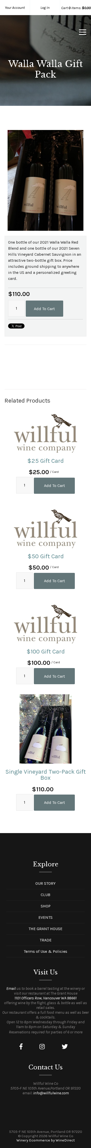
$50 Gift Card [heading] (46, 556)
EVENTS (45, 917)
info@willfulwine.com (51, 1093)
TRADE (46, 940)
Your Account (15, 7)
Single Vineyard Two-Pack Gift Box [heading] (45, 774)
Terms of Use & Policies (45, 951)
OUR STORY (45, 883)
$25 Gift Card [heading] (45, 460)
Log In (45, 7)
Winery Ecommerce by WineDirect (45, 1140)
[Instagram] (42, 1046)
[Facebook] (21, 1046)
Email (11, 988)
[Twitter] (65, 1046)
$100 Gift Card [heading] (46, 651)
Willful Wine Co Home (31, 33)
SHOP (46, 906)
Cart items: (76, 8)
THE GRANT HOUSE (45, 928)
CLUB (45, 894)
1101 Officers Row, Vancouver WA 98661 (45, 998)
